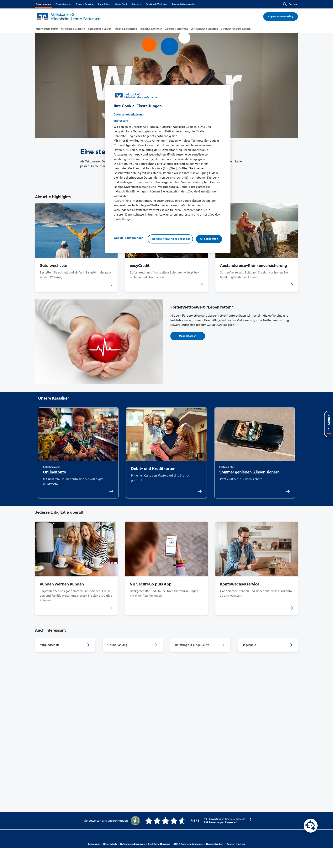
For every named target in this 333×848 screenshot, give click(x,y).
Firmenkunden (63, 4)
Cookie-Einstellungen (128, 238)
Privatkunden (43, 4)
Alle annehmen (209, 238)
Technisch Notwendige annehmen (170, 238)
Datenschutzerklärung (129, 114)
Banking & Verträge (156, 4)
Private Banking (84, 4)
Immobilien (104, 4)
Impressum (94, 844)
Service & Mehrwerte (183, 4)
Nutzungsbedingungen (132, 844)
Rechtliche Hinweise (159, 844)
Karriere (136, 4)
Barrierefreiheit (214, 844)
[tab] (47, 29)
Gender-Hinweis (235, 844)
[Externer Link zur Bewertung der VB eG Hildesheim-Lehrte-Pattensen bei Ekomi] (249, 820)
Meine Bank (121, 4)
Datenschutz (110, 844)
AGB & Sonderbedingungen (188, 844)
